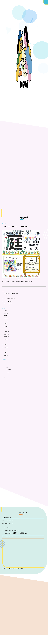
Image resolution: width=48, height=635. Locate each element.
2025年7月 (6, 344)
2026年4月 (6, 321)
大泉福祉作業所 (7, 375)
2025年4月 (6, 352)
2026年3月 (6, 323)
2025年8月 (6, 342)
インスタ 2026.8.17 (8, 296)
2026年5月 (6, 318)
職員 (5, 377)
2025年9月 (6, 339)
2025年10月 (6, 336)
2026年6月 (6, 315)
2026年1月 (6, 329)
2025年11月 (6, 334)
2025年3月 (6, 355)
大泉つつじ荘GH (7, 369)
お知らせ (5, 364)
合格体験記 (6, 367)
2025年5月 (6, 349)
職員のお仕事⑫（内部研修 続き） (11, 293)
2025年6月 (6, 347)
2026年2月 (6, 326)
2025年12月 (6, 331)
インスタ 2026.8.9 (8, 301)
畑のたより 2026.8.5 (8, 303)
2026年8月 (6, 310)
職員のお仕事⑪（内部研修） (10, 298)
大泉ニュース (6, 372)
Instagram (6, 361)
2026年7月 (6, 313)
